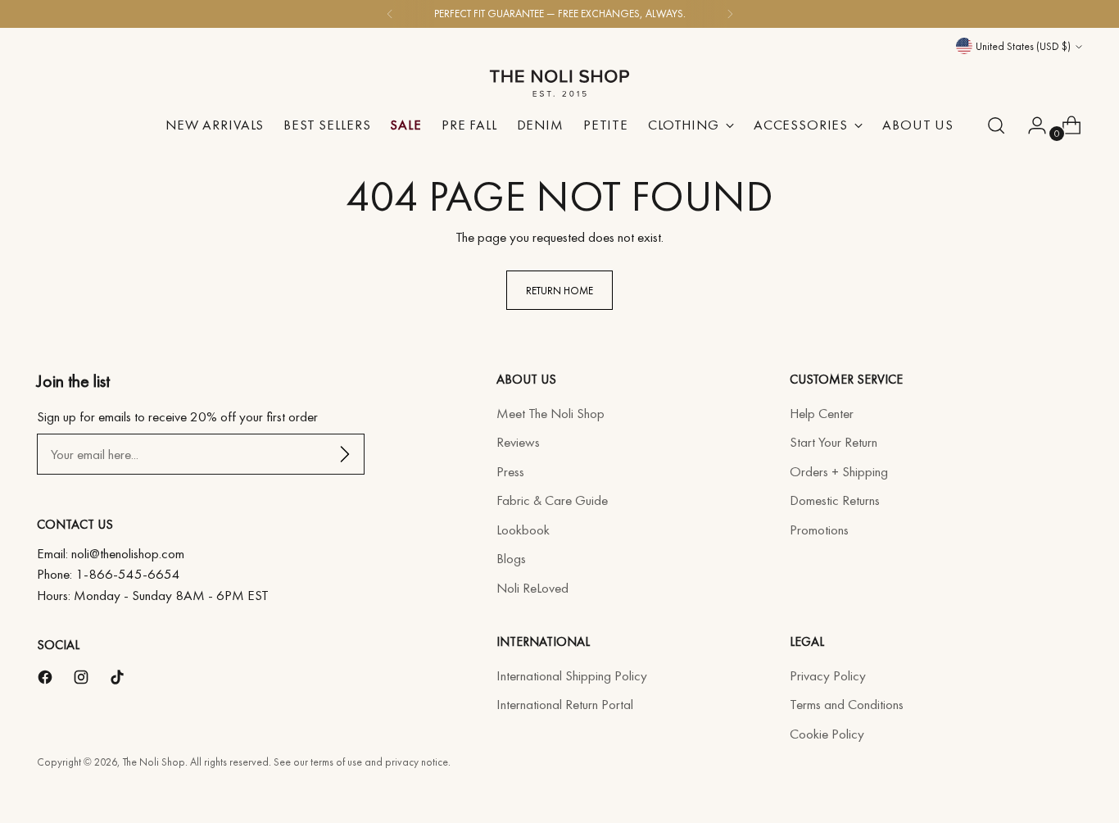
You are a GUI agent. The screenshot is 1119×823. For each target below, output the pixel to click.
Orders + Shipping (839, 471)
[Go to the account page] (1030, 125)
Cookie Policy (827, 734)
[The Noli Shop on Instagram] (83, 680)
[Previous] (390, 14)
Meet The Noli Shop (550, 413)
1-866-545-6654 (127, 574)
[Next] (730, 14)
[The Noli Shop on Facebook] (47, 680)
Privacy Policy (828, 675)
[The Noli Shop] (559, 77)
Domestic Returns (835, 500)
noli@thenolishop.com (127, 553)
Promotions (819, 530)
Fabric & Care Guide (552, 500)
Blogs (511, 558)
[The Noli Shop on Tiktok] (119, 680)
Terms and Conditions (847, 704)
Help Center (822, 413)
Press (510, 471)
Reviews (518, 442)
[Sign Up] (345, 454)
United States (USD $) (1023, 46)
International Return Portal (564, 704)
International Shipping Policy (571, 675)
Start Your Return (833, 442)
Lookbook (523, 530)
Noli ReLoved (532, 588)
